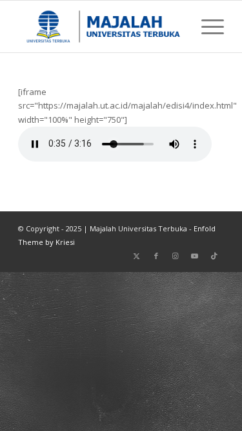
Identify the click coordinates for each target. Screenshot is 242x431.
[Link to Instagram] (175, 256)
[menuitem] (206, 26)
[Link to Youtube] (195, 256)
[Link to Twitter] (136, 256)
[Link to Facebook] (156, 256)
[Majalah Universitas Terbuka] (100, 26)
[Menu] (206, 26)
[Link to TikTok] (214, 256)
